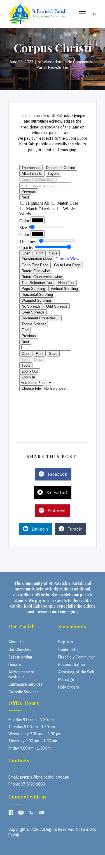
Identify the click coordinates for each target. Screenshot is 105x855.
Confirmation (69, 649)
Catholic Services (23, 691)
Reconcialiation (71, 664)
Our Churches (19, 649)
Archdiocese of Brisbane (21, 674)
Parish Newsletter (52, 67)
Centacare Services (25, 684)
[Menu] (82, 14)
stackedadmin (50, 61)
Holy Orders (68, 687)
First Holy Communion (76, 657)
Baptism (65, 641)
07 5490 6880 (33, 784)
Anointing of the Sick (76, 671)
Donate (14, 664)
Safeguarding (20, 657)
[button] (10, 812)
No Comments (79, 61)
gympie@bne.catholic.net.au (44, 777)
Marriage (66, 679)
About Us (16, 641)
